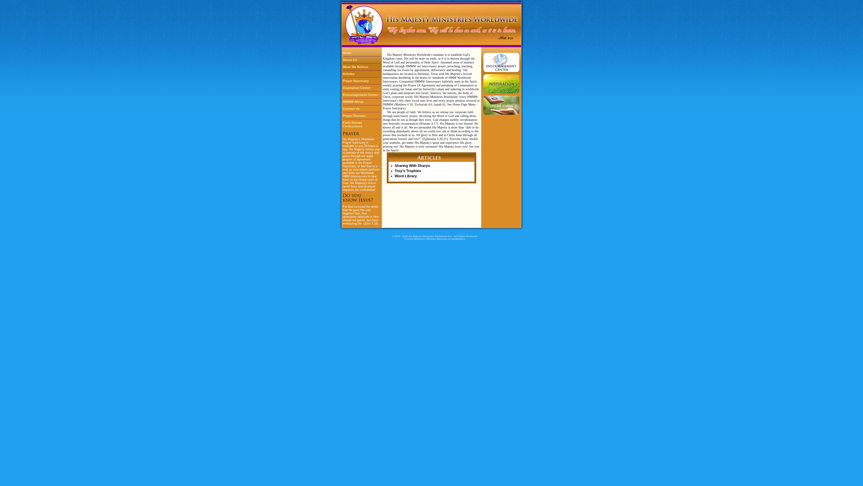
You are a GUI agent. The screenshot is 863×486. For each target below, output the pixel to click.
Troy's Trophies (408, 171)
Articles (348, 74)
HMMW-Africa (353, 102)
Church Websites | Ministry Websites (426, 239)
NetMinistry (458, 239)
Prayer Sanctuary (356, 81)
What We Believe (355, 67)
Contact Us (351, 108)
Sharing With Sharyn (412, 166)
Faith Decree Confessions (352, 124)
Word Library (406, 176)
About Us (350, 60)
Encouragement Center (360, 95)
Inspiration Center (356, 88)
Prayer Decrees (354, 115)
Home (347, 53)
